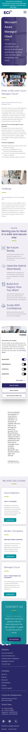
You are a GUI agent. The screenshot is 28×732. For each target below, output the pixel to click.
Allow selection (14, 390)
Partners (4, 677)
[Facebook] (10, 721)
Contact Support (7, 688)
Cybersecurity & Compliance (10, 658)
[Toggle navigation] (25, 12)
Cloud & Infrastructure (8, 656)
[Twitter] (16, 721)
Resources (5, 680)
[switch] (24, 364)
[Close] (26, 4)
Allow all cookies (14, 385)
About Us (4, 674)
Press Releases (6, 683)
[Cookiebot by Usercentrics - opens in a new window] (19, 335)
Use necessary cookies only (14, 395)
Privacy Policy (12, 729)
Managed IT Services (8, 661)
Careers (4, 685)
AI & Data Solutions (7, 653)
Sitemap (4, 729)
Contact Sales (6, 664)
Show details (19, 380)
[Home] (8, 12)
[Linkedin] (3, 721)
